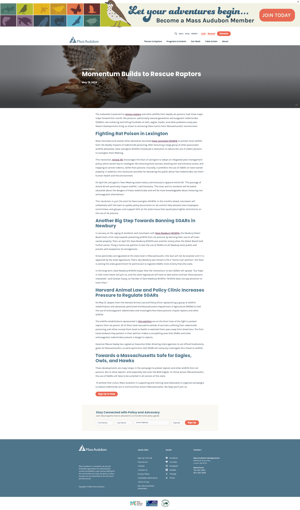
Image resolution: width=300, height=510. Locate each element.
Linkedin (172, 470)
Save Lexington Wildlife (165, 141)
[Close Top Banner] (298, 2)
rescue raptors (133, 114)
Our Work (195, 41)
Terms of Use (143, 482)
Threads (172, 474)
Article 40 (117, 159)
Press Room (143, 462)
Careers (141, 466)
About (225, 41)
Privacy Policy (143, 474)
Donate (224, 33)
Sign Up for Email (145, 458)
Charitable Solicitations (148, 478)
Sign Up (192, 422)
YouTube (173, 462)
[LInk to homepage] (84, 39)
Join (203, 33)
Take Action (211, 41)
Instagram (173, 466)
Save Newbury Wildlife (167, 233)
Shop (187, 33)
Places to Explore (153, 41)
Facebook (173, 458)
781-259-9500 (199, 470)
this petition (145, 321)
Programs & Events (176, 41)
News (181, 33)
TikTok (172, 478)
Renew (211, 33)
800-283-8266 (199, 473)
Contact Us (142, 470)
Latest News (88, 69)
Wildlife (194, 33)
